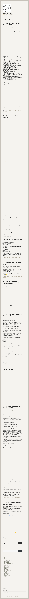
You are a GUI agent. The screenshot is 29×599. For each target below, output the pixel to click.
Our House (5, 572)
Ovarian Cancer (6, 567)
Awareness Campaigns (7, 565)
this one (6, 271)
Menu (25, 9)
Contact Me (4, 594)
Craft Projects (6, 561)
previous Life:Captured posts (12, 286)
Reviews (5, 568)
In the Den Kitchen (7, 575)
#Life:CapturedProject (17, 110)
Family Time (6, 574)
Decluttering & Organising (8, 570)
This (3, 454)
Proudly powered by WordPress (15, 596)
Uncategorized (6, 580)
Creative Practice (6, 562)
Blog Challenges (6, 557)
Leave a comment (5, 111)
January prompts (6, 273)
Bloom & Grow (6, 573)
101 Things (4, 588)
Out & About (5, 576)
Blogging (13, 110)
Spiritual (5, 578)
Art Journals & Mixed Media (8, 560)
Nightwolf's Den (7, 13)
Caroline (5, 110)
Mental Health (6, 566)
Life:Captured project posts (11, 27)
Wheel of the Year (7, 579)
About (4, 586)
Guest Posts (6, 558)
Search (4, 549)
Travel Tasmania (6, 577)
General (5, 564)
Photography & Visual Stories (8, 563)
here (12, 285)
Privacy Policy (9, 596)
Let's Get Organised (7, 569)
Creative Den (5, 559)
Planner (5, 571)
